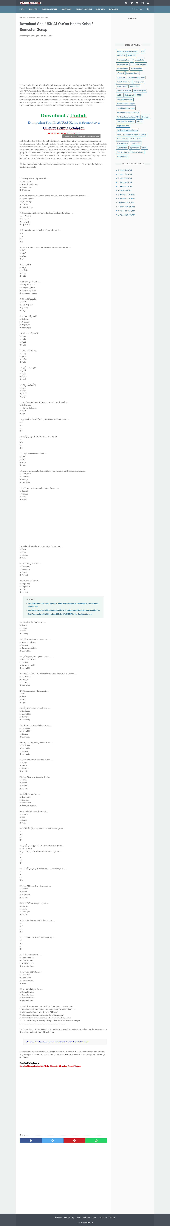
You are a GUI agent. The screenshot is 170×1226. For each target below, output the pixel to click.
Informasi (33, 9)
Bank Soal (100, 9)
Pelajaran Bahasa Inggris (126, 104)
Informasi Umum (132, 73)
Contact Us (103, 1217)
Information (121, 77)
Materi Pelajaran (140, 91)
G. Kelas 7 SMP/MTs (126, 194)
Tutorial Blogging (123, 152)
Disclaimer (58, 1217)
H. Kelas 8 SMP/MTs (126, 199)
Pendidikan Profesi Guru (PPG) (128, 112)
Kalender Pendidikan (124, 82)
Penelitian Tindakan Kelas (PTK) (128, 117)
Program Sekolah (123, 126)
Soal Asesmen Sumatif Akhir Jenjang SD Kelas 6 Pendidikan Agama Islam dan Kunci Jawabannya (64, 610)
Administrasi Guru (84, 9)
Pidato (139, 121)
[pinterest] (147, 2)
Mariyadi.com (88, 1222)
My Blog (119, 95)
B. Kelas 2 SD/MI (125, 174)
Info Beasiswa (141, 64)
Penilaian (145, 117)
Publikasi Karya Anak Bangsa (127, 130)
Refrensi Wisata (122, 139)
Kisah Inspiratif (122, 86)
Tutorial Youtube (137, 152)
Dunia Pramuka (122, 64)
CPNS (143, 51)
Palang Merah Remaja (125, 99)
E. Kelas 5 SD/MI (125, 186)
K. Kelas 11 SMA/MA (126, 211)
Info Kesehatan (122, 69)
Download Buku (138, 60)
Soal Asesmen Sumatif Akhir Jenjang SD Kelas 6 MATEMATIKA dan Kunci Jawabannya (60, 614)
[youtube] (136, 2)
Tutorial (144, 148)
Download (113, 9)
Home (22, 9)
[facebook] (126, 2)
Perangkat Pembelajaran (125, 121)
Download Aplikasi (123, 60)
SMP (138, 139)
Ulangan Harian (122, 156)
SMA (132, 139)
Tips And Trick (136, 143)
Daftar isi (112, 1217)
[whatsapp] (96, 1140)
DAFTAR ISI (121, 55)
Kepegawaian (139, 82)
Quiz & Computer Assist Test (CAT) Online (131, 134)
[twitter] (131, 2)
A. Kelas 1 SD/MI (125, 170)
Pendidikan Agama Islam (125, 108)
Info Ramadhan (136, 69)
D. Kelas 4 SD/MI (125, 182)
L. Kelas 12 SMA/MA (126, 215)
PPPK (139, 95)
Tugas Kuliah (134, 148)
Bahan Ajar (66, 9)
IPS (132, 64)
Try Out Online (122, 148)
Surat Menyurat (122, 143)
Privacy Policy (69, 1217)
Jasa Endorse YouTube (136, 77)
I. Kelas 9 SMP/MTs (126, 203)
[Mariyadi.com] (32, 2)
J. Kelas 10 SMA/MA (126, 207)
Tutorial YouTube (49, 9)
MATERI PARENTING (124, 91)
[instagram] (142, 2)
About (94, 1217)
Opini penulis (129, 95)
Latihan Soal (134, 86)
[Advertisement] (63, 62)
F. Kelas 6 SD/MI (124, 190)
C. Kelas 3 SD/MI (125, 178)
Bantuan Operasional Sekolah (127, 51)
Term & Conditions (83, 1217)
